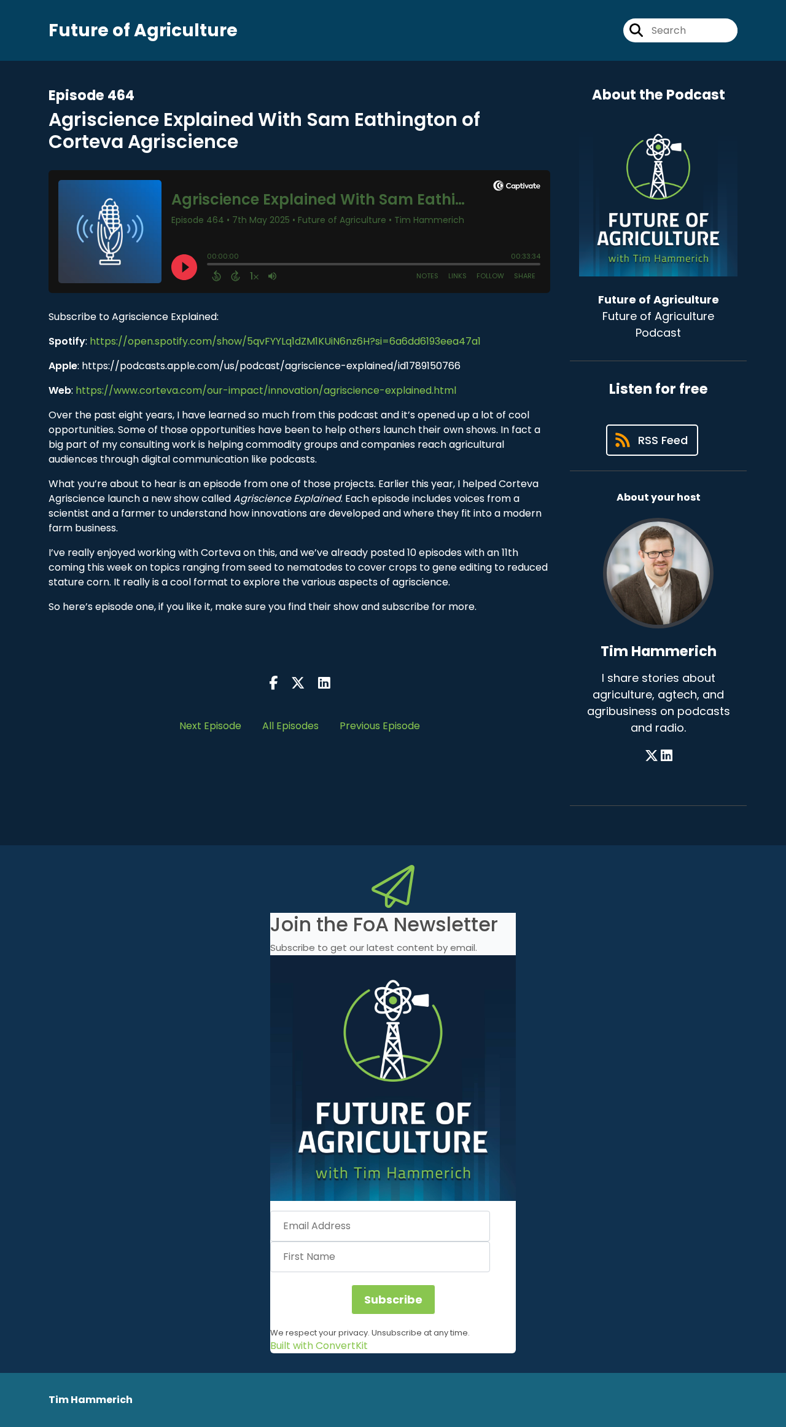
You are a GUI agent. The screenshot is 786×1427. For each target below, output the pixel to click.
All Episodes (290, 726)
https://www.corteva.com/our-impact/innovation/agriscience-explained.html (264, 390)
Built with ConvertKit (319, 1346)
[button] (393, 1078)
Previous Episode (380, 726)
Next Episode (210, 726)
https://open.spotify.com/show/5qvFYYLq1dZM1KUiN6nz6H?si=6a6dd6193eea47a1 (285, 341)
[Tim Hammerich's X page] (651, 755)
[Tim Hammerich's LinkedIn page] (666, 755)
